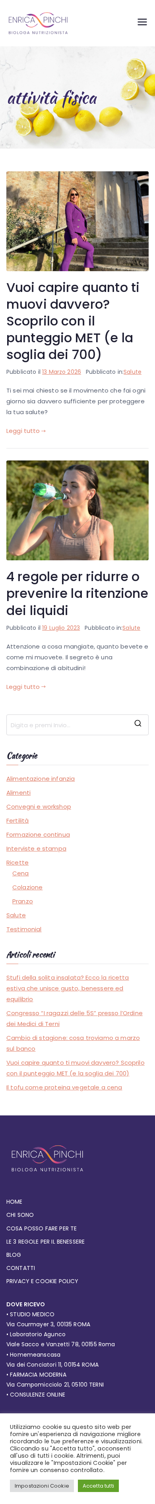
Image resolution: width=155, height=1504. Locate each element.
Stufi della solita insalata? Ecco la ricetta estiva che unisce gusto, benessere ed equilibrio (67, 988)
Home (14, 1202)
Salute (132, 372)
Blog (13, 1255)
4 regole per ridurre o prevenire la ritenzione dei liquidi (77, 593)
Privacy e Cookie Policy (42, 1281)
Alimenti (18, 792)
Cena (20, 873)
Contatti (20, 1268)
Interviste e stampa (36, 848)
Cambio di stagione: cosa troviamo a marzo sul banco (73, 1043)
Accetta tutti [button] (98, 1486)
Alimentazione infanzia (40, 778)
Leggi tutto (23, 431)
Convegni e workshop (38, 806)
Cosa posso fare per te (41, 1228)
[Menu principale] (142, 23)
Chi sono (20, 1215)
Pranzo (22, 901)
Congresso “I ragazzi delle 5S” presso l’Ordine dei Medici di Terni (74, 1018)
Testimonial (24, 929)
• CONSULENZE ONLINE (35, 1395)
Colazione (27, 887)
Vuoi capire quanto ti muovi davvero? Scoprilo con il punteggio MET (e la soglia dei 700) (73, 321)
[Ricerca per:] (77, 725)
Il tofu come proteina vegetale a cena (64, 1087)
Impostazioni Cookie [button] (42, 1486)
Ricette (17, 862)
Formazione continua (38, 834)
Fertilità (17, 820)
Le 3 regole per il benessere (45, 1242)
